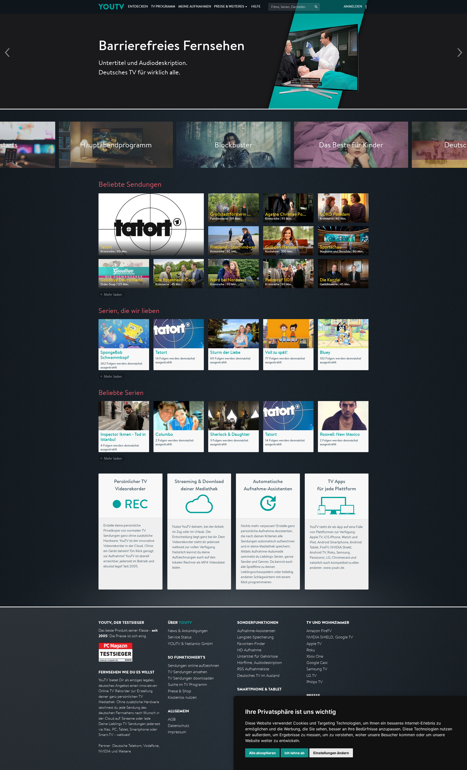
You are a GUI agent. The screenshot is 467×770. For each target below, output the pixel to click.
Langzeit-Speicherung (255, 637)
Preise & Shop (179, 691)
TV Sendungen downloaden (191, 678)
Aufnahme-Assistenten (256, 630)
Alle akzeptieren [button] (262, 753)
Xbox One (314, 656)
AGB (172, 719)
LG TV (311, 675)
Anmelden (353, 7)
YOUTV (111, 6)
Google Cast (317, 662)
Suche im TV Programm (187, 684)
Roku (310, 650)
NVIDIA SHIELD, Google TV (329, 637)
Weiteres (229, 7)
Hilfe (255, 7)
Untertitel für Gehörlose (257, 656)
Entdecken (138, 7)
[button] (366, 7)
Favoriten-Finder (251, 643)
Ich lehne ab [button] (295, 753)
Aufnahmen (194, 7)
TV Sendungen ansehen (187, 671)
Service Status (180, 637)
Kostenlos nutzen (182, 697)
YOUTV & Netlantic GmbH (190, 643)
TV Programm (163, 7)
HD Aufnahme (249, 650)
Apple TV (314, 643)
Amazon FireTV (319, 630)
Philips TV (314, 681)
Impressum (177, 731)
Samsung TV (316, 669)
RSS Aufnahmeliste (253, 669)
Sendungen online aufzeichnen (193, 665)
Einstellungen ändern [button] (331, 753)
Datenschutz (178, 725)
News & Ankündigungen (188, 630)
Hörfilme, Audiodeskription (259, 662)
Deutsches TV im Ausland (258, 675)
